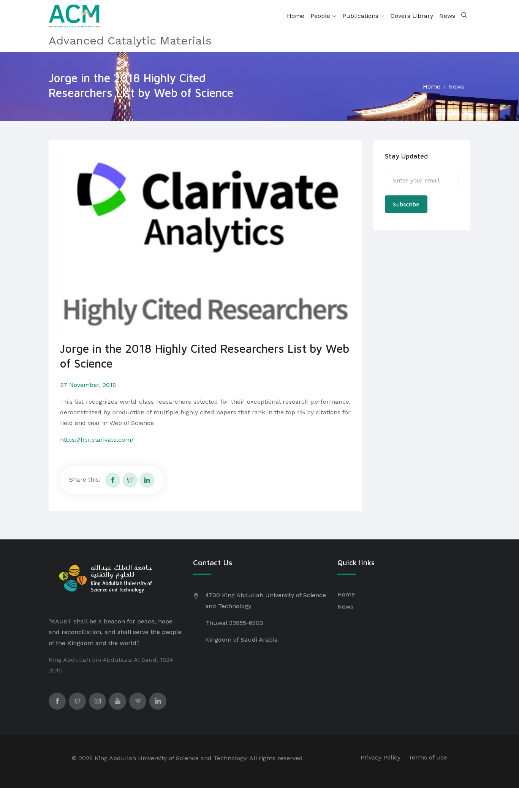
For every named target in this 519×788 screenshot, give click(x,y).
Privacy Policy (380, 757)
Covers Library (412, 15)
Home (295, 15)
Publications (361, 15)
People (321, 15)
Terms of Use (427, 757)
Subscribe (406, 204)
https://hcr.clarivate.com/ (97, 439)
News (447, 15)
